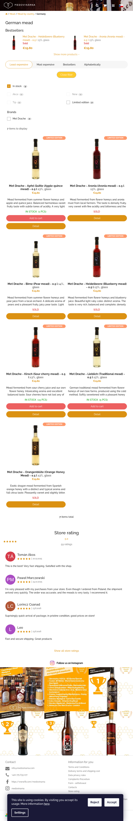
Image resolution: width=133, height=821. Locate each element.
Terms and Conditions (78, 767)
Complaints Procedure (79, 779)
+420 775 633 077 (19, 775)
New (76, 94)
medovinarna (18, 788)
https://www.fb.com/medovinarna (28, 782)
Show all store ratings (66, 650)
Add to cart (35, 218)
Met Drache (21, 118)
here (47, 803)
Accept (112, 802)
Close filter (66, 74)
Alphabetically (92, 64)
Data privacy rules (77, 775)
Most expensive (45, 64)
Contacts (72, 787)
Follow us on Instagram (70, 663)
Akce (17, 94)
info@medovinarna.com (23, 768)
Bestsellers (69, 64)
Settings (19, 812)
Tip (16, 102)
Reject (94, 802)
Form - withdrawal (77, 783)
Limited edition (82, 102)
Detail (36, 226)
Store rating (73, 791)
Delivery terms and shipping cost (84, 771)
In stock (19, 86)
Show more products (65, 54)
